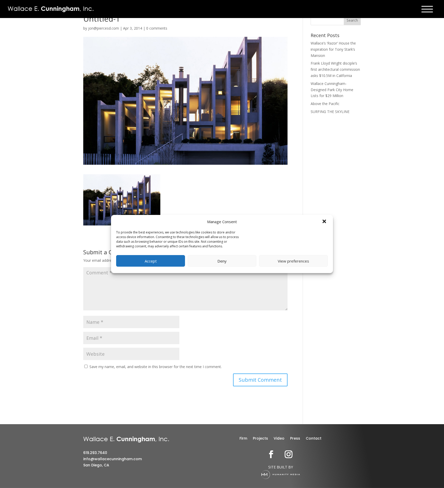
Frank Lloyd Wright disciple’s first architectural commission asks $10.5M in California (335, 69)
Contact (313, 439)
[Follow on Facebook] (271, 454)
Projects (260, 439)
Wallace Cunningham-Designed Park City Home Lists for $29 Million (332, 89)
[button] (325, 222)
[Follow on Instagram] (288, 454)
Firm (243, 439)
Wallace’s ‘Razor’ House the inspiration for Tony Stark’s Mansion (333, 49)
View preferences (293, 261)
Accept (151, 261)
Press (295, 439)
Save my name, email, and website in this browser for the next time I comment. (155, 366)
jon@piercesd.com (103, 28)
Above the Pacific (325, 103)
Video (279, 439)
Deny (222, 261)
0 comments (156, 28)
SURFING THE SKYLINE (330, 111)
